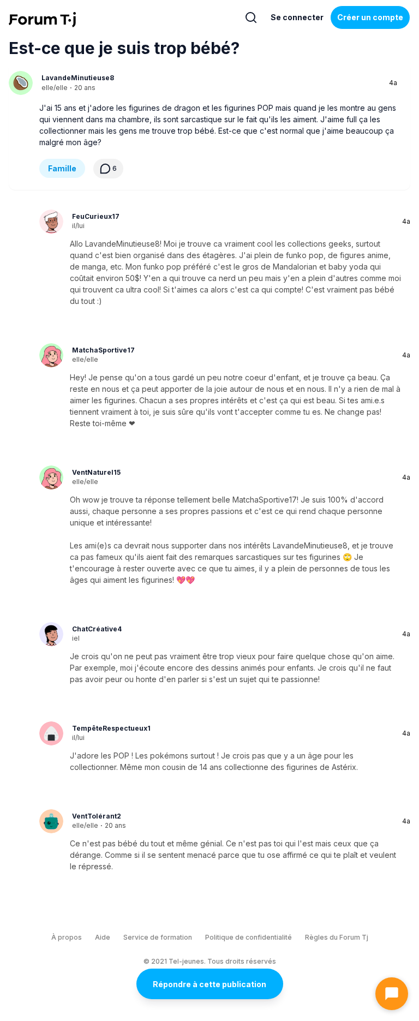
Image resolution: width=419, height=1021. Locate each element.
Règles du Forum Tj (336, 937)
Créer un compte (370, 17)
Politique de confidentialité (248, 937)
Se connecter (297, 17)
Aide (102, 937)
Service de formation (157, 937)
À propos (66, 937)
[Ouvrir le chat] (391, 993)
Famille (62, 168)
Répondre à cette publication (209, 984)
